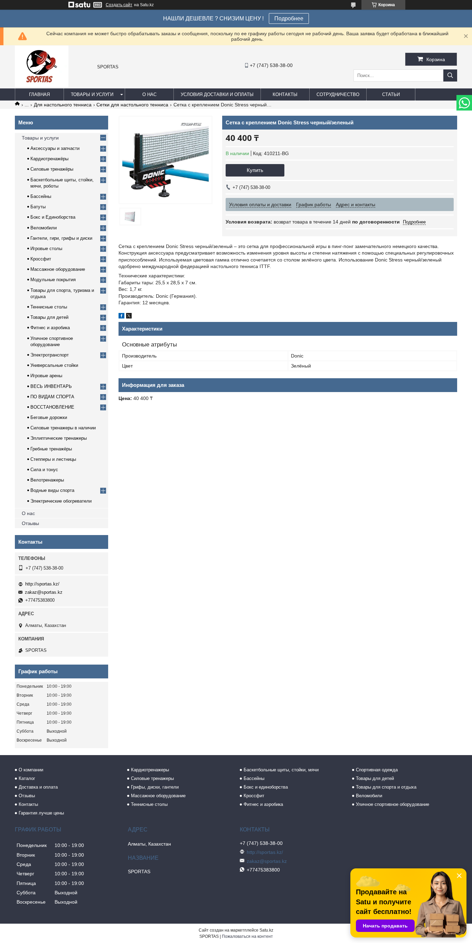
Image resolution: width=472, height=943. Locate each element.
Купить (255, 170)
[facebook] (121, 317)
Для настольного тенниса (63, 104)
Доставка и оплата (38, 787)
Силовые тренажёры (51, 169)
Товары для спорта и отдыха (386, 787)
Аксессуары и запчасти (54, 148)
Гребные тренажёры (51, 448)
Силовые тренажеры (152, 778)
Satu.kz (266, 930)
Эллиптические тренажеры (58, 438)
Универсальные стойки (54, 365)
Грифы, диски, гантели (155, 787)
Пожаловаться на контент (247, 936)
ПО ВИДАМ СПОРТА (52, 396)
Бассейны (40, 196)
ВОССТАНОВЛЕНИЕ (52, 407)
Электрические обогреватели (61, 501)
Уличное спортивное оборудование (392, 804)
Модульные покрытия (53, 279)
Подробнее (288, 18)
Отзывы (30, 523)
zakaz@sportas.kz (44, 592)
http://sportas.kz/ (42, 584)
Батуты (38, 206)
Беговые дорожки (48, 417)
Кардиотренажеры (150, 769)
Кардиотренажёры (49, 158)
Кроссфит (40, 258)
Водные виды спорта (52, 490)
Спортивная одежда (377, 769)
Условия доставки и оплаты (217, 94)
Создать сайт (119, 4)
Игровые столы (46, 248)
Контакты (285, 94)
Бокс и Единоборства (52, 217)
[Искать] (450, 75)
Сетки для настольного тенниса (132, 104)
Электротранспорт (49, 355)
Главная (39, 94)
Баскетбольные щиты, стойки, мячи (281, 769)
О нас (149, 94)
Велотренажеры (47, 480)
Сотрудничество (338, 94)
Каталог (27, 778)
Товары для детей (49, 317)
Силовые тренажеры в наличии (63, 427)
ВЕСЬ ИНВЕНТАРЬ (51, 386)
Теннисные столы (48, 306)
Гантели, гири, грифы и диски (61, 238)
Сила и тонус (44, 469)
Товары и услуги (92, 94)
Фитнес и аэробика (50, 327)
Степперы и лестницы (53, 459)
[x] (129, 317)
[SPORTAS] (41, 85)
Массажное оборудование (57, 269)
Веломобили (43, 227)
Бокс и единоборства (266, 787)
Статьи (391, 94)
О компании (31, 769)
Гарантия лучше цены (41, 813)
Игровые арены (46, 375)
